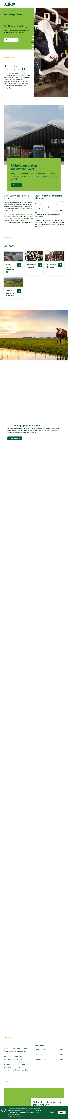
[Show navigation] (62, 4)
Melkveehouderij (31, 265)
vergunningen (56, 213)
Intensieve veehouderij (10, 268)
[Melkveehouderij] (34, 257)
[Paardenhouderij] (54, 257)
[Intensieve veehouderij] (13, 257)
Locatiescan (41, 1054)
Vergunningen (41, 1050)
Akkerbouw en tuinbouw (10, 293)
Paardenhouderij (51, 265)
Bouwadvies (41, 1059)
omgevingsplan (39, 216)
